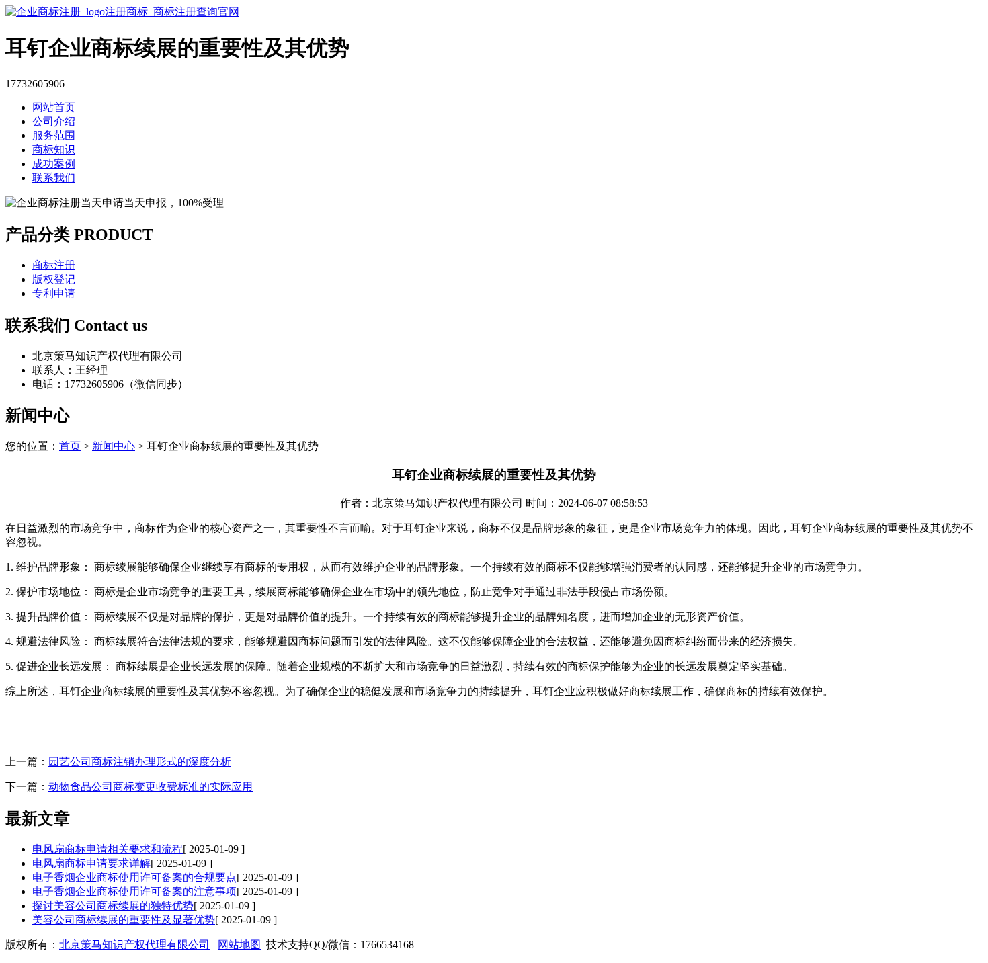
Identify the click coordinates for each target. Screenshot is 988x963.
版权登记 (53, 279)
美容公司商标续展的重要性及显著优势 (123, 919)
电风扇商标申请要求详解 (91, 863)
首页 (70, 446)
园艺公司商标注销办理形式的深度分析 (139, 761)
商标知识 (53, 149)
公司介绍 (53, 121)
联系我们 (53, 177)
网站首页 (53, 107)
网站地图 (239, 944)
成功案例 (53, 163)
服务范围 (53, 135)
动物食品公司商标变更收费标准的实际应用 (150, 786)
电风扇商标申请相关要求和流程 (107, 849)
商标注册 (53, 265)
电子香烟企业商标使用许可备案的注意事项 (134, 891)
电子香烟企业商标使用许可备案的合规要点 (134, 877)
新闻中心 (113, 446)
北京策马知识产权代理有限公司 (134, 944)
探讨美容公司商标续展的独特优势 (113, 905)
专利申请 (53, 293)
